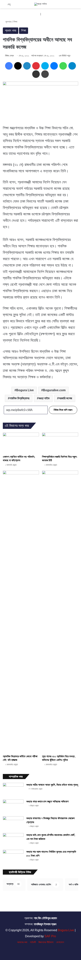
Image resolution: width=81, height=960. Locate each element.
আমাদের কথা (22, 942)
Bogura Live (25, 390)
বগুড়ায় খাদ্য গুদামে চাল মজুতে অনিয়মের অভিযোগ (47, 801)
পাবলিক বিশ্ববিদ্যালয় (19, 398)
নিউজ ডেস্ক (9, 55)
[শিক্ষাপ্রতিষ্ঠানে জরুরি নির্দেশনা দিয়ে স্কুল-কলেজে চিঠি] (60, 443)
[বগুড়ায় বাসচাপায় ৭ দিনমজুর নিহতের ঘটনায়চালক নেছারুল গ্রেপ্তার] (13, 823)
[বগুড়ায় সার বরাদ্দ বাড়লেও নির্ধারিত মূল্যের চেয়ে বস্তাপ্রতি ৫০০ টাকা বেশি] (13, 857)
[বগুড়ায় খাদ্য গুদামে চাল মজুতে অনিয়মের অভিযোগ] (13, 807)
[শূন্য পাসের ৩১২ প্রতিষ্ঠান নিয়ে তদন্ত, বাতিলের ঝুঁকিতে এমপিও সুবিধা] (60, 612)
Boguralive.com (54, 390)
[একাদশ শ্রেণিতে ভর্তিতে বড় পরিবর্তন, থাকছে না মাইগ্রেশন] (21, 443)
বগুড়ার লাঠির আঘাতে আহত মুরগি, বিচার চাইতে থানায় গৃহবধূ (52, 784)
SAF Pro (50, 936)
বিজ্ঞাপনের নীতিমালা (45, 942)
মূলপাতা (8, 21)
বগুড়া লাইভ (44, 398)
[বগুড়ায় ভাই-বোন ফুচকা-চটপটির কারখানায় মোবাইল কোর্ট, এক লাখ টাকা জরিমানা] (13, 840)
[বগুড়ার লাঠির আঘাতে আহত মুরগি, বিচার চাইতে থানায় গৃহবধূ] (13, 790)
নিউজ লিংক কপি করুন (63, 409)
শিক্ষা (15, 21)
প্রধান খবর (10, 30)
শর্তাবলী (33, 942)
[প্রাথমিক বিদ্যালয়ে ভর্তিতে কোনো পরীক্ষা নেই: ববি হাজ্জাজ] (21, 612)
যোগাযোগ (60, 942)
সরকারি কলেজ (65, 398)
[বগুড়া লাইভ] (40, 4)
